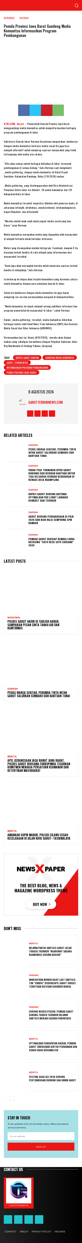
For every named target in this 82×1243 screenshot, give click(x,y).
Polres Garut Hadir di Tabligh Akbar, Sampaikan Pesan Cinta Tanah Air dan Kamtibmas (33, 624)
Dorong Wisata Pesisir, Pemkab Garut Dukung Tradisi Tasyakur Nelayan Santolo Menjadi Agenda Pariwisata (51, 1014)
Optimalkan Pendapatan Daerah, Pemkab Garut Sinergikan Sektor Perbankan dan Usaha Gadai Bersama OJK (53, 1046)
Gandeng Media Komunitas (59, 358)
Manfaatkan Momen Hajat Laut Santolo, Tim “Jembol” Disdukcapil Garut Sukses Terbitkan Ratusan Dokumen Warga (52, 983)
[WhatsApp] (58, 110)
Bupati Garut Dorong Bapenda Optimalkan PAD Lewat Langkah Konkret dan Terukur (48, 497)
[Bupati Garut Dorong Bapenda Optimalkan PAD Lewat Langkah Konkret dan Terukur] (15, 495)
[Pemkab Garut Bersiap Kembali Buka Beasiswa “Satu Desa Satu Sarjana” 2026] (15, 540)
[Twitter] (35, 110)
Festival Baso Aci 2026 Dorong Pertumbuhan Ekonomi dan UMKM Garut (52, 1078)
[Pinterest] (46, 110)
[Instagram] (37, 413)
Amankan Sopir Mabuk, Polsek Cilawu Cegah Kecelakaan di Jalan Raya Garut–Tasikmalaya (38, 837)
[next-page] (12, 1098)
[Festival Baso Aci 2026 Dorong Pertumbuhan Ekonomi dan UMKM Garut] (15, 1076)
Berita (12, 756)
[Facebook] (24, 110)
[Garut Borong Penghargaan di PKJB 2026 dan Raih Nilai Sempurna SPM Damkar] (15, 518)
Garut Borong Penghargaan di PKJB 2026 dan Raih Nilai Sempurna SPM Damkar (51, 519)
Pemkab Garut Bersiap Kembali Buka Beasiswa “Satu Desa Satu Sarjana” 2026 (51, 542)
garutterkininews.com (45, 402)
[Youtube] (52, 413)
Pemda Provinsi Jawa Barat (21, 372)
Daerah (24, 18)
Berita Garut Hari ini (27, 358)
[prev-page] (6, 1098)
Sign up (41, 1146)
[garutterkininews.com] (23, 402)
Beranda (9, 18)
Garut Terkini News (17, 363)
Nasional (14, 617)
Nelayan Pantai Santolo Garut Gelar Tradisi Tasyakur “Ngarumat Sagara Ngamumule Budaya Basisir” (50, 951)
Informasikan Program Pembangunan (27, 367)
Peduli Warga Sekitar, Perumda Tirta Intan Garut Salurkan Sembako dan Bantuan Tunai (52, 452)
